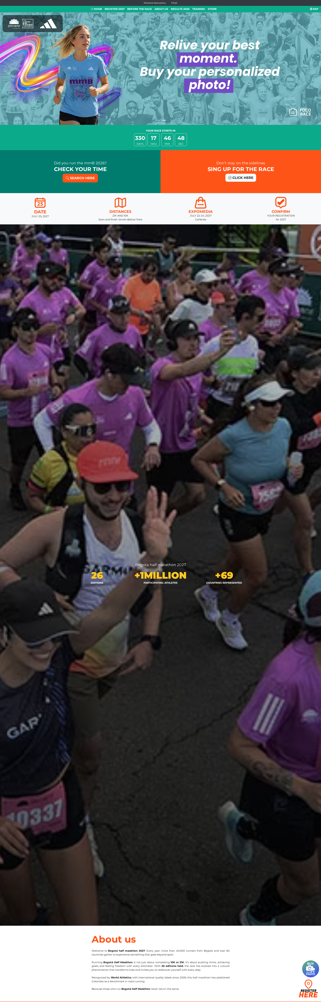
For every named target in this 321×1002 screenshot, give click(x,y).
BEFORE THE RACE (139, 9)
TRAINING (198, 9)
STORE (212, 9)
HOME (97, 9)
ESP (315, 9)
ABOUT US (161, 9)
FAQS (174, 3)
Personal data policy (155, 3)
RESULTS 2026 (180, 9)
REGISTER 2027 (115, 9)
